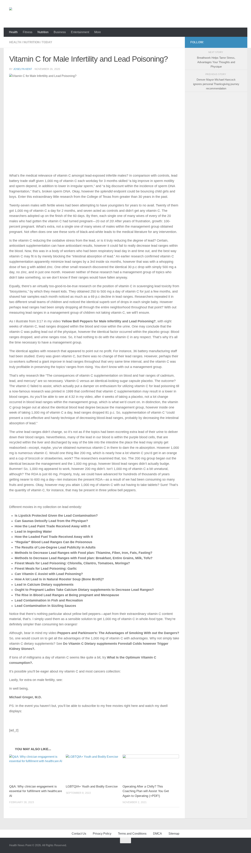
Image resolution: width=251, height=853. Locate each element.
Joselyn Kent (22, 69)
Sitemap (173, 833)
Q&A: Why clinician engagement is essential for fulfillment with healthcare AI (35, 791)
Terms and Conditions (132, 833)
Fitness (27, 32)
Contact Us (79, 833)
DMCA (157, 833)
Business (60, 32)
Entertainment (80, 32)
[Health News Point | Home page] (25, 13)
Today (47, 42)
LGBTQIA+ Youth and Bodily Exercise (92, 786)
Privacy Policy (102, 833)
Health (13, 32)
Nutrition (43, 32)
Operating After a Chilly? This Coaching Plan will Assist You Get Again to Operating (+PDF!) (146, 791)
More (97, 32)
